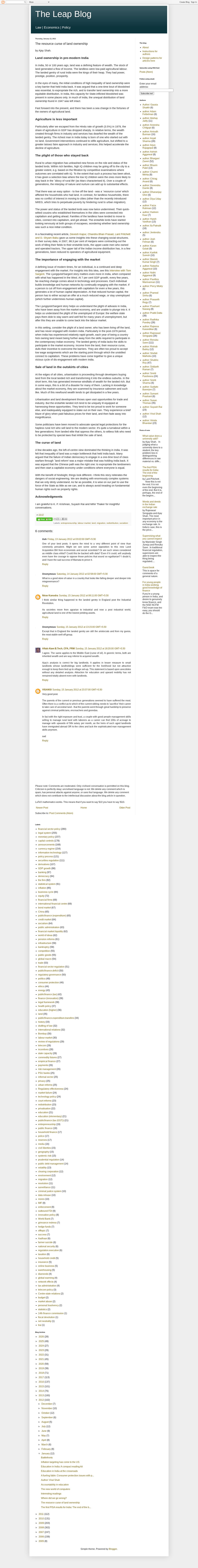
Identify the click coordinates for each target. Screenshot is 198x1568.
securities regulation (48, 860)
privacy (42, 1081)
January (45, 1453)
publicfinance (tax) (47, 994)
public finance (45, 1128)
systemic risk (44, 1155)
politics (41, 978)
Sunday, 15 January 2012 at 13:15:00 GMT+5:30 (81, 627)
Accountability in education (55, 1484)
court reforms (44, 1100)
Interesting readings (51, 1493)
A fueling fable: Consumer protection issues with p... (67, 1475)
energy (41, 990)
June (44, 1431)
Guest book (148, 567)
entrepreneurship (69, 523)
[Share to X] (60, 519)
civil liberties (44, 1148)
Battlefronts (47, 1457)
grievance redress (47, 1222)
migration (101, 523)
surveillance (44, 1187)
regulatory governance (49, 974)
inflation (42, 888)
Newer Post (42, 807)
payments (43, 1065)
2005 (41, 1541)
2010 (41, 1518)
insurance (43, 1262)
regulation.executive (48, 1250)
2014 (41, 1391)
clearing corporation (48, 1171)
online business (46, 1266)
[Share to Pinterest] (66, 519)
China (41, 911)
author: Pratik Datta (152, 313)
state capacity (45, 1053)
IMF (40, 1203)
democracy (43, 876)
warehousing (44, 1270)
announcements (46, 844)
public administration (48, 927)
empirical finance (47, 1061)
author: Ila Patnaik (151, 225)
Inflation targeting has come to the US (60, 1462)
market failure (45, 1092)
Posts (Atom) (146, 72)
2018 (41, 1373)
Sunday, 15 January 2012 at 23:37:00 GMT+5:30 (77, 689)
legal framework (46, 1002)
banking (42, 872)
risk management (47, 1069)
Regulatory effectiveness (50, 1089)
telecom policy (45, 1289)
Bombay (42, 1033)
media (41, 1144)
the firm (42, 880)
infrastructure (44, 943)
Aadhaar (42, 1238)
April (44, 1440)
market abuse (45, 1301)
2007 (41, 1532)
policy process (45, 856)
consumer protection (48, 982)
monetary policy (46, 837)
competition (44, 951)
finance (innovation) (48, 998)
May (43, 1435)
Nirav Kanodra (50, 595)
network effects (45, 1281)
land (94, 523)
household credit (46, 1258)
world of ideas (45, 935)
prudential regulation (48, 1159)
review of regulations (48, 1041)
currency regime (46, 848)
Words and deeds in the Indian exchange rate (151, 504)
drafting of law (45, 1026)
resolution (43, 1183)
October (45, 1413)
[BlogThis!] (57, 519)
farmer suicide (45, 1242)
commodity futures (47, 1057)
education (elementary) (50, 1116)
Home (84, 807)
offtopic (42, 1230)
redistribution (112, 523)
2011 (41, 1514)
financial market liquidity (50, 931)
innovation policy (47, 1215)
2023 (41, 1350)
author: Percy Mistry (152, 286)
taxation (42, 1254)
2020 (41, 1364)
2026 (41, 1336)
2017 (41, 1377)
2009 (41, 1523)
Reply (45, 564)
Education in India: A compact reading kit (62, 1466)
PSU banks (44, 1073)
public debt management (50, 1163)
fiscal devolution (46, 1317)
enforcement (44, 1207)
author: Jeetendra (151, 232)
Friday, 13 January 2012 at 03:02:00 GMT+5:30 (72, 539)
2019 (41, 1368)
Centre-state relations (49, 1293)
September (47, 1417)
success (42, 1234)
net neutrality (44, 1321)
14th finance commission (51, 1313)
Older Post (124, 807)
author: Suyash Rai (152, 407)
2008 (41, 1527)
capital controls (46, 840)
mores (41, 1199)
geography (43, 1152)
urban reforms (45, 1085)
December (47, 1404)
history (41, 1022)
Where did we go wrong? (54, 1498)
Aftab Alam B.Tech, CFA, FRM (58, 648)
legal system (44, 833)
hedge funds (44, 1226)
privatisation (44, 1108)
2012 (41, 1400)
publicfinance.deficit (48, 970)
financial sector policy (49, 829)
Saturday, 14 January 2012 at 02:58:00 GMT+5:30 (82, 574)
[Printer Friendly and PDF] (44, 520)
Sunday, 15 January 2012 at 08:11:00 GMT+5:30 (84, 595)
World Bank (44, 1218)
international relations (49, 1029)
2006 (41, 1536)
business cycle (45, 892)
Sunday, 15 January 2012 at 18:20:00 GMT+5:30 (100, 648)
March (44, 1444)
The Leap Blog (63, 14)
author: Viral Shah (151, 413)
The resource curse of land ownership (60, 1502)
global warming (46, 1278)
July (43, 1426)
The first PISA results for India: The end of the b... (66, 1507)
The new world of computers (55, 1489)
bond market (44, 907)
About (145, 47)
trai (39, 1325)
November (47, 1408)
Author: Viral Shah (50, 1480)
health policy (44, 1006)
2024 (41, 1346)
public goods (44, 955)
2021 (41, 1359)
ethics (41, 986)
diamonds (43, 1274)
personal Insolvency (48, 1305)
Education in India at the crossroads (59, 1471)
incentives (43, 1049)
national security (46, 1246)
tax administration (47, 1285)
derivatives (43, 864)
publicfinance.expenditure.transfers (56, 1018)
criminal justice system (49, 1191)
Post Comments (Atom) (61, 813)
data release (44, 1195)
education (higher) (47, 1010)
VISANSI (47, 689)
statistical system (47, 884)
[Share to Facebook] (63, 519)
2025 (41, 1341)
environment (44, 1175)
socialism (124, 523)
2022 (41, 1354)
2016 (41, 1382)
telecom (42, 1045)
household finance (47, 1132)
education (43, 1112)
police (41, 1136)
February (46, 1449)
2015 (41, 1386)
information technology (49, 852)
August (45, 1422)
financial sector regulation (51, 966)
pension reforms (46, 939)
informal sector (45, 1077)
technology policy (47, 1096)
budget (41, 1297)
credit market (44, 919)
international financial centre (52, 903)
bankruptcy (43, 947)
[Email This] (54, 519)
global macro (44, 959)
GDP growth (44, 868)
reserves (42, 1140)
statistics (42, 1309)
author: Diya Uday (151, 199)
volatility (42, 1167)
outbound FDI (45, 1211)
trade (40, 963)
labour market (84, 523)
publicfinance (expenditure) (52, 915)
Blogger (113, 1549)
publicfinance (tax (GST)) (51, 1120)
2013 (41, 1395)
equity (41, 896)
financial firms (45, 900)
